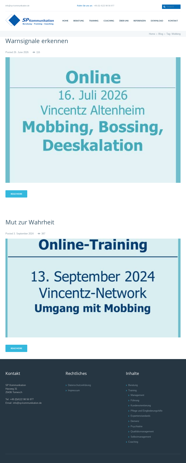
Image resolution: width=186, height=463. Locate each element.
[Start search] (164, 6)
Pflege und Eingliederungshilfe (146, 410)
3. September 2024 (24, 233)
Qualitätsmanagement (142, 431)
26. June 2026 (21, 52)
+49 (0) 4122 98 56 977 (104, 6)
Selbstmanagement (141, 436)
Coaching (133, 441)
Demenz (135, 421)
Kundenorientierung (141, 405)
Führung (135, 400)
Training (132, 390)
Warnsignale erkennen (36, 41)
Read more (16, 194)
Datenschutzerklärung (79, 385)
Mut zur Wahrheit (29, 222)
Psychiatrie (136, 426)
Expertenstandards (140, 415)
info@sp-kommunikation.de (17, 6)
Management (137, 395)
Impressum (74, 390)
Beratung (133, 385)
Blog (160, 34)
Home (152, 34)
